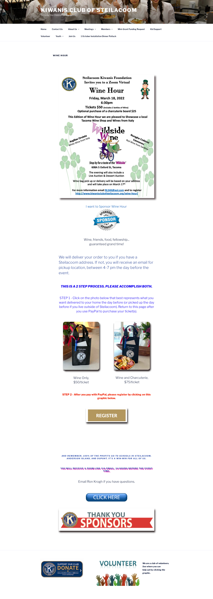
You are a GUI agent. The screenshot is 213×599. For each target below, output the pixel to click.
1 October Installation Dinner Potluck (98, 36)
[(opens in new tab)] (106, 501)
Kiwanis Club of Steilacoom (89, 10)
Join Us (72, 36)
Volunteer (45, 36)
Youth (58, 36)
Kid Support (156, 29)
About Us (72, 29)
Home (43, 29)
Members (105, 29)
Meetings (89, 29)
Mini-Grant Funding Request (131, 29)
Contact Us (57, 29)
